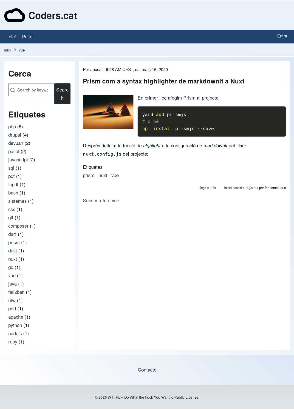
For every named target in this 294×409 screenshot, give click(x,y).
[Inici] (14, 15)
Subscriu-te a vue (101, 200)
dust (12, 250)
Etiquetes (92, 166)
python (15, 325)
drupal (14, 134)
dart (12, 234)
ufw (12, 300)
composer (18, 225)
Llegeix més (207, 187)
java (12, 283)
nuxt (12, 258)
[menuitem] (11, 36)
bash (13, 192)
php (12, 126)
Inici (7, 49)
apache (15, 316)
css (11, 209)
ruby (12, 341)
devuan (15, 143)
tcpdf (13, 184)
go (10, 267)
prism (14, 242)
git (10, 217)
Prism (189, 97)
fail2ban (16, 292)
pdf (11, 176)
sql (11, 167)
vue (12, 275)
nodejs (15, 333)
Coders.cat (52, 15)
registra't (252, 187)
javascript (18, 159)
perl (12, 308)
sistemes (17, 200)
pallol (13, 151)
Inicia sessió (233, 187)
